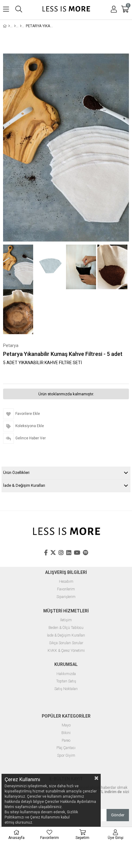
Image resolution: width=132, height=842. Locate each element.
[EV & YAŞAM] (20, 26)
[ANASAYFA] (9, 26)
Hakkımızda (66, 674)
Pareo (66, 741)
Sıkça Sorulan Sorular (66, 643)
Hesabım (66, 582)
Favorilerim (66, 589)
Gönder (117, 815)
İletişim (66, 620)
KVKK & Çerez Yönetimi (66, 651)
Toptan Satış (66, 681)
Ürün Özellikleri (16, 472)
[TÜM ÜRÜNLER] (15, 26)
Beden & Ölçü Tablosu (66, 628)
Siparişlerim (66, 597)
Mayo (66, 725)
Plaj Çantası (66, 748)
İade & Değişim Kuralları (24, 485)
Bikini (66, 733)
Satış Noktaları (66, 689)
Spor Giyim (66, 756)
